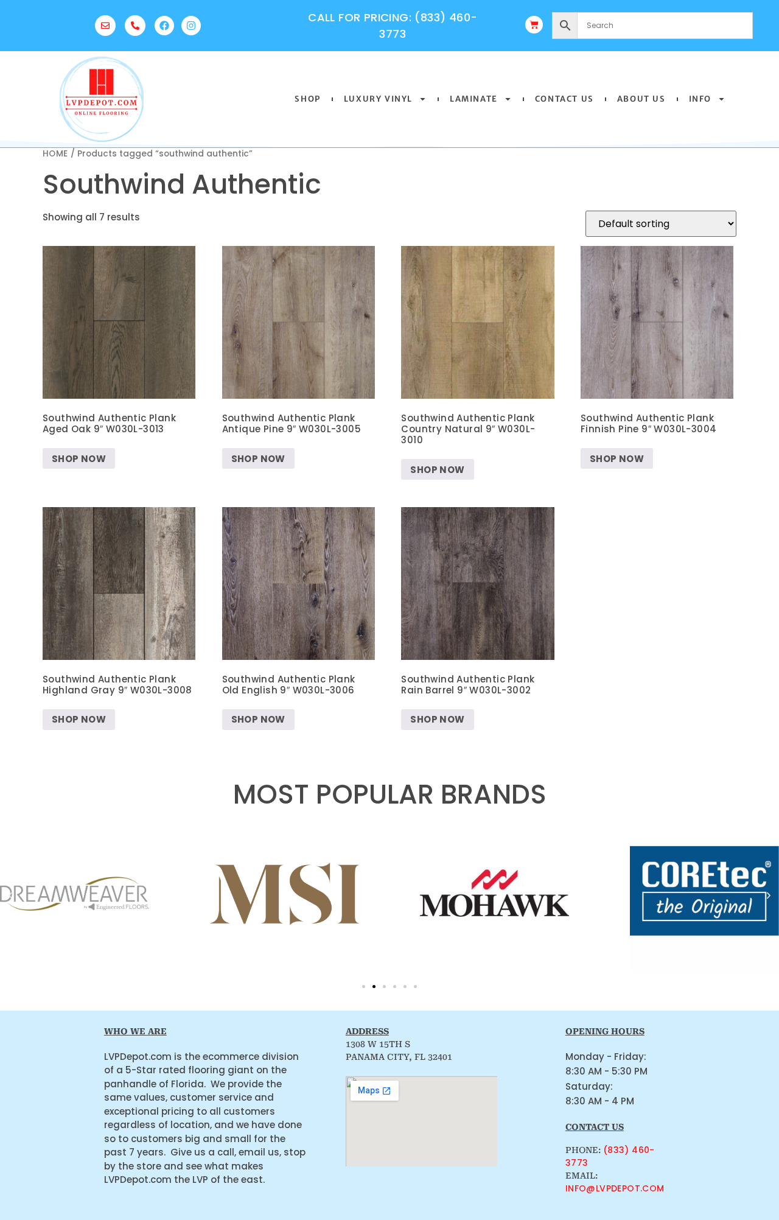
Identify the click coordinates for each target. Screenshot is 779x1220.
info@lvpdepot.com (615, 1188)
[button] (10, 895)
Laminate (474, 99)
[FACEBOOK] (164, 25)
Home (55, 154)
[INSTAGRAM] (191, 25)
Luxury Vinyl (378, 99)
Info (700, 99)
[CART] (534, 24)
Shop (307, 99)
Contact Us (564, 99)
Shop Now (79, 458)
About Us (641, 99)
